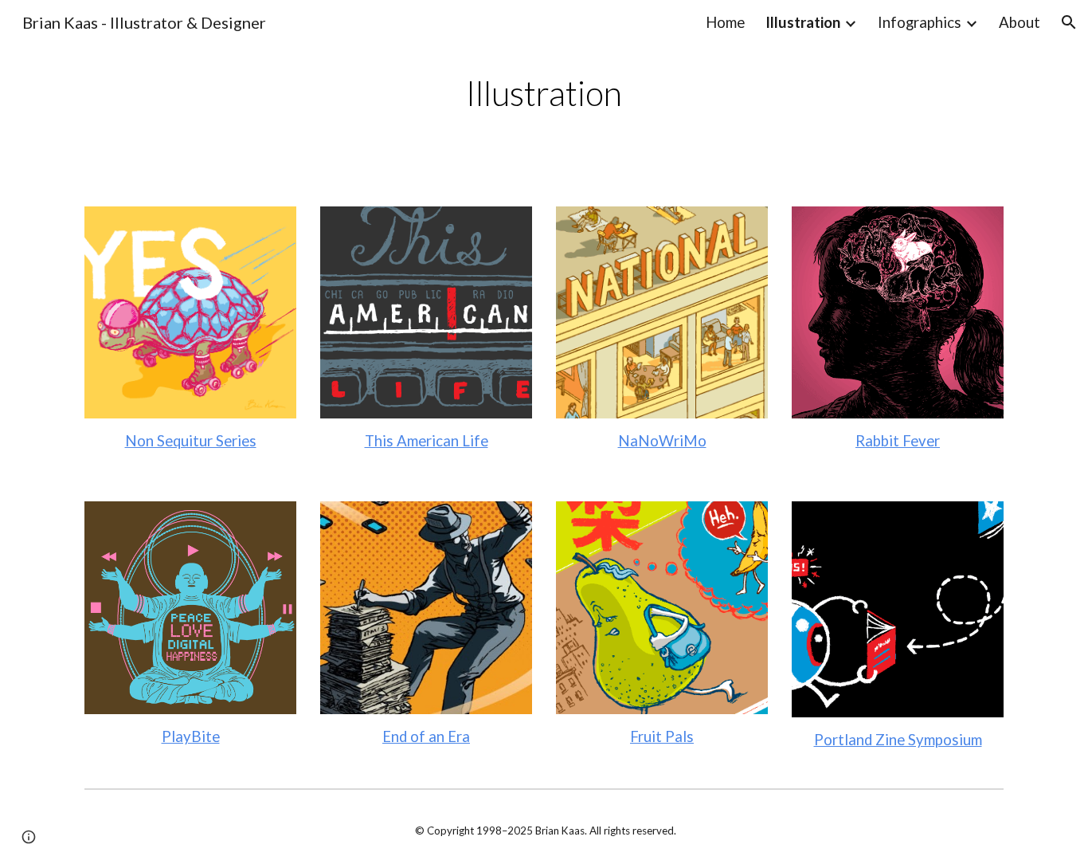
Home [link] (725, 22)
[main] (544, 94)
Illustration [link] (802, 22)
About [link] (1019, 22)
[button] (1069, 22)
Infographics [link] (919, 22)
